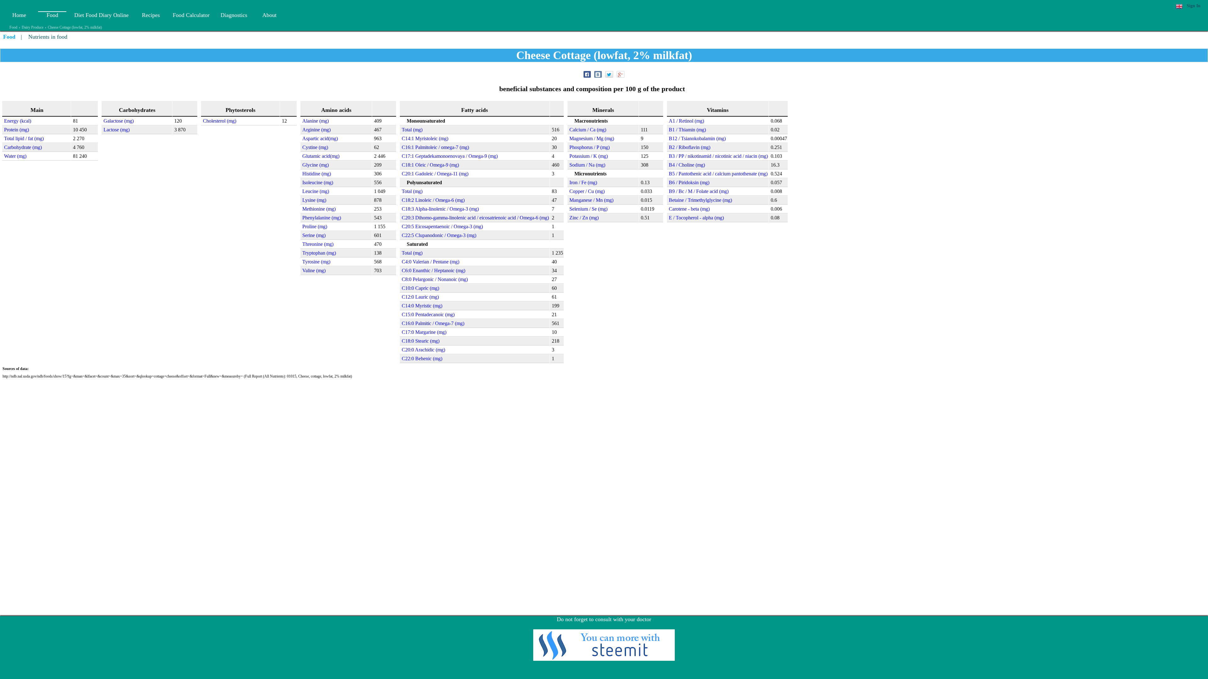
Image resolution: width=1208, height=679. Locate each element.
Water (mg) (15, 156)
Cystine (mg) (315, 147)
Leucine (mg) (315, 191)
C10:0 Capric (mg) (420, 288)
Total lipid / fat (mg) (24, 138)
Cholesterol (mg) (219, 121)
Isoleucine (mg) (317, 182)
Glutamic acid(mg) (320, 156)
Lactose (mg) (116, 129)
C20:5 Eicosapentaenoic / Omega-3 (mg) (442, 226)
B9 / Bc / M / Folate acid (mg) (699, 191)
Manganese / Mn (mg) (591, 200)
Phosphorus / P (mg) (589, 147)
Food (52, 15)
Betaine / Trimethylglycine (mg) (700, 200)
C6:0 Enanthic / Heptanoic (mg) (433, 270)
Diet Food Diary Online (101, 15)
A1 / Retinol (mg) (686, 121)
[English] (1179, 6)
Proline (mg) (314, 226)
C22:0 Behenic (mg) (422, 358)
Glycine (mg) (315, 165)
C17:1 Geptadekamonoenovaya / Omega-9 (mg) (450, 156)
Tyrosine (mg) (316, 261)
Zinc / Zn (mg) (584, 217)
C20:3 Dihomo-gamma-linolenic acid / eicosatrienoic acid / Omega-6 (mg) (475, 217)
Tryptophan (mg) (319, 253)
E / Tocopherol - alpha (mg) (696, 217)
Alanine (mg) (315, 121)
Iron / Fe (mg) (583, 182)
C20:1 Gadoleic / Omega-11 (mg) (435, 173)
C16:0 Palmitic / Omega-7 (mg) (433, 323)
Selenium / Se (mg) (588, 209)
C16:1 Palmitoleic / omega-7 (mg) (435, 147)
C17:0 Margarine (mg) (424, 332)
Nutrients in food (47, 37)
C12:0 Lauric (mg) (420, 297)
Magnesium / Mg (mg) (591, 138)
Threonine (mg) (317, 244)
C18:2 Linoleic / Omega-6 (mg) (433, 200)
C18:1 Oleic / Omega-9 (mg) (430, 165)
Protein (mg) (16, 129)
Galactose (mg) (118, 121)
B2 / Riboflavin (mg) (689, 147)
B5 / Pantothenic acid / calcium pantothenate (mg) (718, 173)
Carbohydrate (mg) (23, 147)
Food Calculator (191, 15)
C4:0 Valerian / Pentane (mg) (430, 261)
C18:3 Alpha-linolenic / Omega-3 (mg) (440, 209)
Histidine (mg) (316, 173)
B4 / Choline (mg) (687, 165)
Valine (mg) (314, 270)
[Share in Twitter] (609, 74)
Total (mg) (412, 129)
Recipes (151, 15)
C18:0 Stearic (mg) (420, 341)
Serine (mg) (314, 235)
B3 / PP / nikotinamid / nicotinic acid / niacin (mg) (718, 156)
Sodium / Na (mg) (587, 165)
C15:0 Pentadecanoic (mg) (428, 314)
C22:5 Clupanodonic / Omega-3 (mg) (439, 235)
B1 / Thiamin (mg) (687, 129)
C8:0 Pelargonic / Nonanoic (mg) (435, 279)
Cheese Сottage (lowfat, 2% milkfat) (75, 27)
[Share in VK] (598, 74)
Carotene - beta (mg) (689, 209)
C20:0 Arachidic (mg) (423, 349)
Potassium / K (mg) (588, 156)
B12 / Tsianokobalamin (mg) (697, 138)
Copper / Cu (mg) (587, 191)
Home (19, 15)
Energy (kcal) (17, 121)
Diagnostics (234, 15)
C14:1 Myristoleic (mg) (425, 138)
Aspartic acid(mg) (320, 138)
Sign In (1193, 5)
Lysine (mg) (314, 200)
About (269, 15)
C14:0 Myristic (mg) (422, 305)
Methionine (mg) (319, 209)
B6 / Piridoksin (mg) (689, 182)
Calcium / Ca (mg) (587, 129)
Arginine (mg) (316, 129)
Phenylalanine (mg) (321, 217)
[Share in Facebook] (587, 74)
